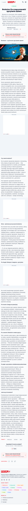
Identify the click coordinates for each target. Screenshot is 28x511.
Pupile (4, 492)
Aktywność (12, 485)
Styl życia (24, 489)
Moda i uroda (5, 487)
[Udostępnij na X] (12, 461)
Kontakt (4, 502)
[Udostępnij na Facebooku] (9, 461)
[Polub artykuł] (20, 29)
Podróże (4, 489)
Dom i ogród (20, 485)
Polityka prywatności (8, 497)
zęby (21, 439)
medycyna (9, 439)
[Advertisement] (14, 124)
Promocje (17, 489)
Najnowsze (5, 485)
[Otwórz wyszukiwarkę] (23, 2)
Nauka (9, 492)
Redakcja (5, 499)
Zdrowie (13, 487)
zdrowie (15, 439)
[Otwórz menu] (25, 2)
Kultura (10, 489)
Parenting (20, 487)
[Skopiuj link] (15, 461)
